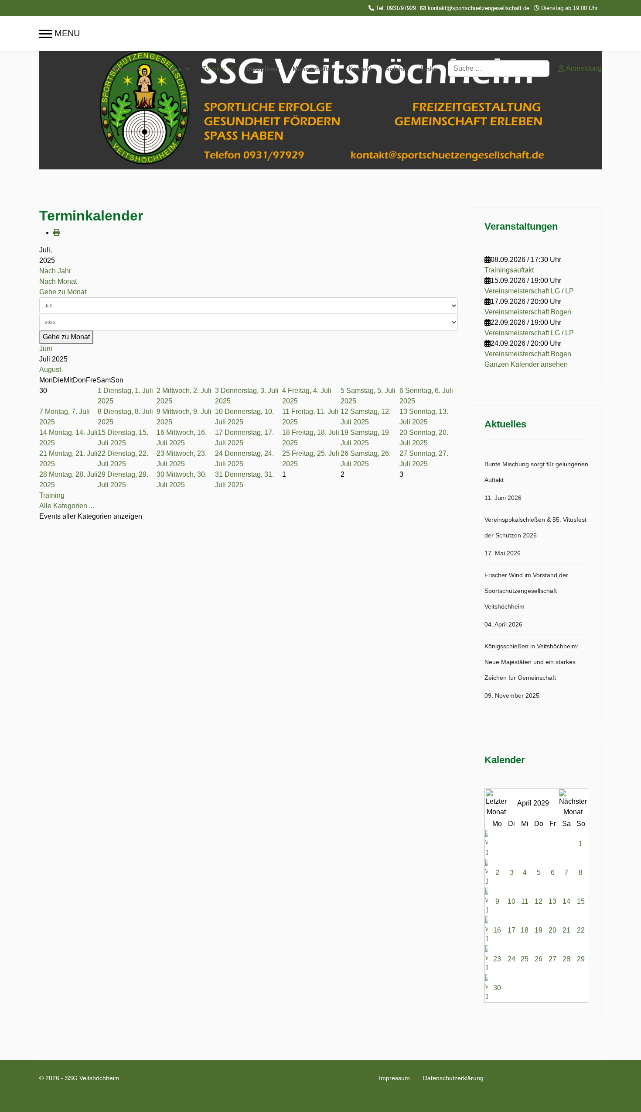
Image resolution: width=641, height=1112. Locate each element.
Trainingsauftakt (509, 270)
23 (497, 959)
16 (497, 930)
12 (538, 901)
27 (552, 959)
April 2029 (533, 803)
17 (511, 930)
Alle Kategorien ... (66, 506)
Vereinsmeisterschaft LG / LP (529, 291)
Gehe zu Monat (62, 292)
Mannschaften (314, 68)
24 (511, 959)
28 (566, 959)
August (50, 369)
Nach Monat (58, 281)
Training (52, 495)
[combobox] (498, 68)
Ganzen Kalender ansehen (526, 364)
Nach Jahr (55, 271)
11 (524, 901)
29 (581, 959)
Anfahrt (396, 68)
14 (566, 901)
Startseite (127, 68)
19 (538, 930)
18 (524, 930)
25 (524, 959)
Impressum (394, 1077)
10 (511, 901)
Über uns (167, 68)
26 (538, 959)
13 (552, 901)
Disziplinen (263, 68)
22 (581, 930)
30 (497, 988)
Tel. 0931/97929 (396, 8)
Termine (214, 68)
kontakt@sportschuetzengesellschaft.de (478, 8)
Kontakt (360, 68)
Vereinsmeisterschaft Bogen (527, 312)
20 (552, 930)
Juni (45, 348)
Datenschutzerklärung (453, 1077)
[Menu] (59, 33)
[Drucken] (56, 232)
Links (428, 68)
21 (566, 930)
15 (581, 901)
